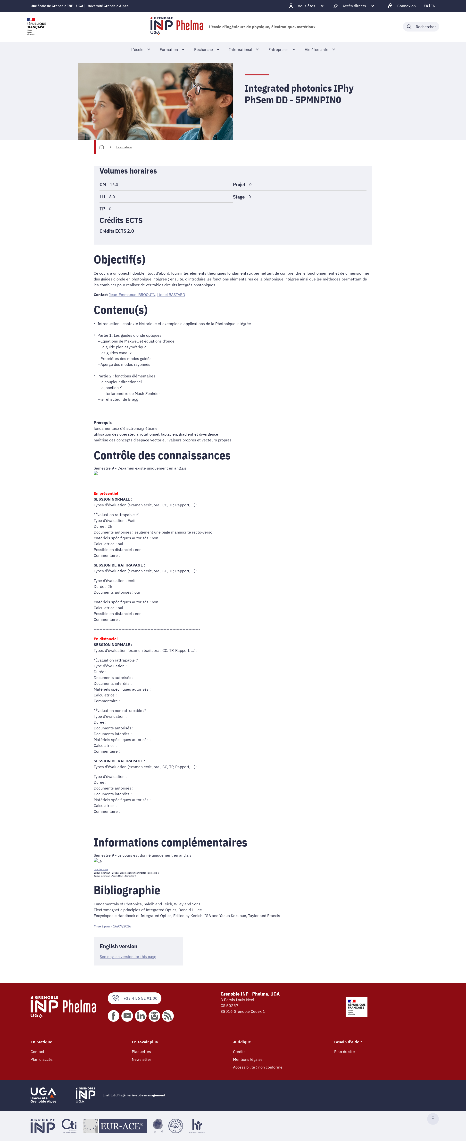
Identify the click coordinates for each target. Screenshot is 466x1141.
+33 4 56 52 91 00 (141, 998)
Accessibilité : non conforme (258, 1067)
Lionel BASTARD (171, 294)
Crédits (239, 1051)
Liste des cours (101, 869)
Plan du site (344, 1051)
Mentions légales (248, 1059)
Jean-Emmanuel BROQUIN (132, 294)
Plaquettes (141, 1051)
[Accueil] (102, 147)
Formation (124, 147)
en (433, 5)
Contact (37, 1051)
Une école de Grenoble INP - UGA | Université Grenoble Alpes (79, 6)
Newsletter (141, 1059)
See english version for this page (128, 956)
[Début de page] (435, 1119)
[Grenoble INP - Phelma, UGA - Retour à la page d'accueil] (176, 26)
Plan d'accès (42, 1059)
